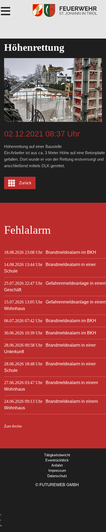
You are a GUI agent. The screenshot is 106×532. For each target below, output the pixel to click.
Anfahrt (57, 465)
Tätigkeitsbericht (57, 455)
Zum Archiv (13, 426)
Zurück (25, 183)
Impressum (57, 470)
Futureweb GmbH (59, 484)
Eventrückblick (57, 460)
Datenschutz (57, 476)
